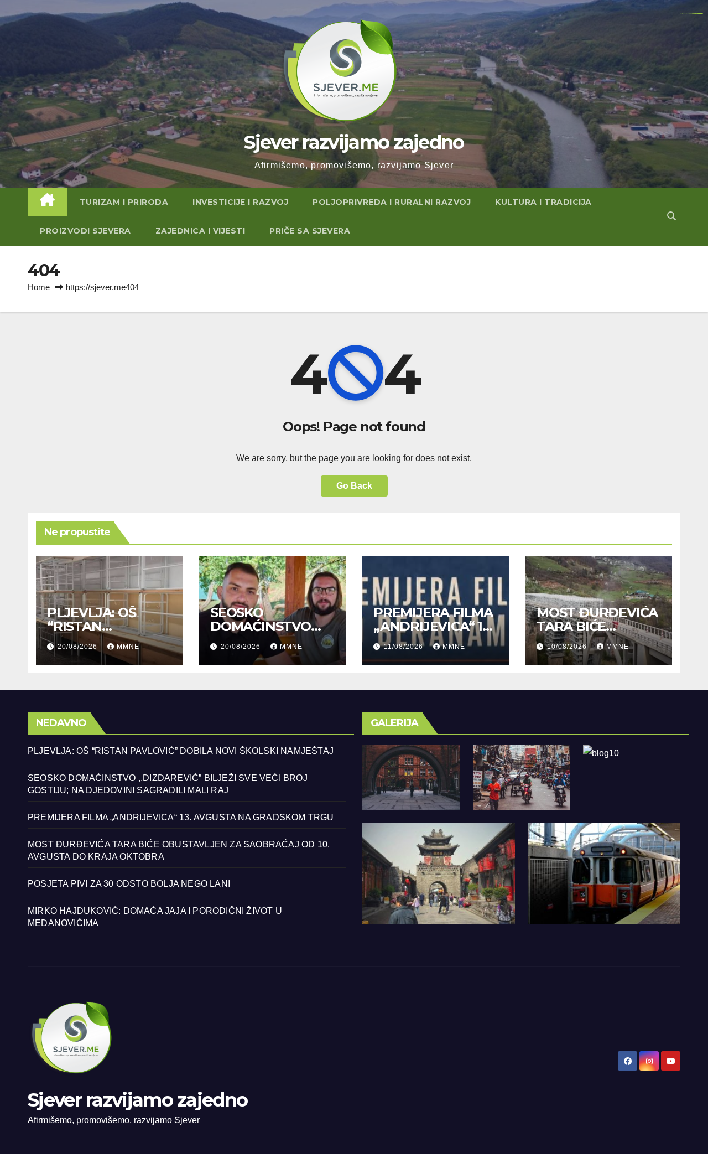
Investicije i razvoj (240, 202)
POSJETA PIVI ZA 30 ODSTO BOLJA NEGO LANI (129, 883)
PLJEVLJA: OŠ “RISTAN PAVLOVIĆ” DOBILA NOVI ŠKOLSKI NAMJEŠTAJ (181, 751)
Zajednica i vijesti (200, 231)
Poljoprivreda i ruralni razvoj (392, 202)
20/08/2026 (79, 646)
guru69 (701, 13)
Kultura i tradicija (543, 202)
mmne (128, 646)
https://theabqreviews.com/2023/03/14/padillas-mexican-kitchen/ (691, 13)
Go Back (354, 485)
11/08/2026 (404, 646)
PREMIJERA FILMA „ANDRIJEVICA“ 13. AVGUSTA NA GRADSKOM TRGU (181, 817)
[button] (671, 216)
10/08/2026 (568, 646)
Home (39, 287)
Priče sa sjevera (309, 231)
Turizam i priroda (124, 202)
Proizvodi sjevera (85, 231)
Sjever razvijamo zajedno (354, 142)
